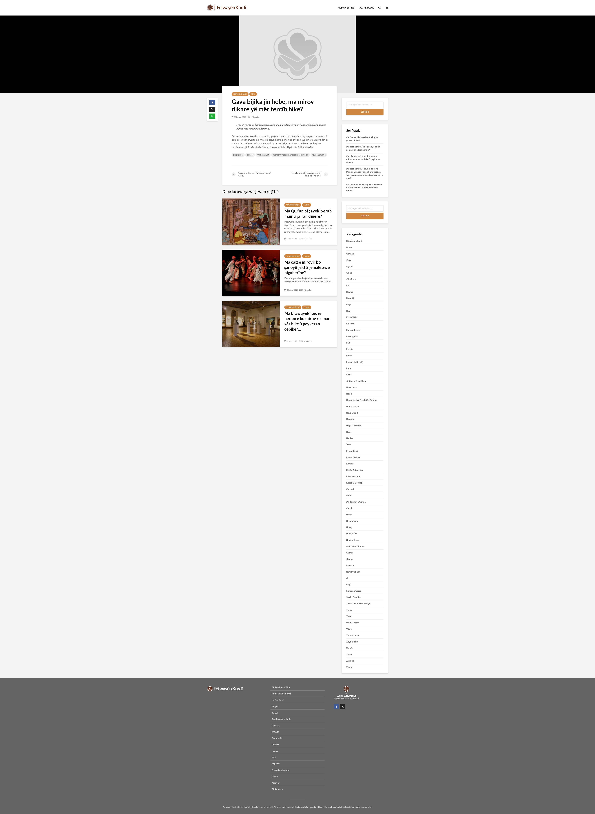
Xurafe (349, 648)
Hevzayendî (352, 412)
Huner (306, 205)
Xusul (349, 654)
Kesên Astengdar (354, 470)
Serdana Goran (353, 590)
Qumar (349, 552)
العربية (275, 712)
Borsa (349, 247)
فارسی (275, 750)
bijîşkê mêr (238, 154)
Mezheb (350, 489)
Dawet (349, 291)
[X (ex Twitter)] (342, 706)
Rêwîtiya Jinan (353, 571)
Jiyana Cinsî (352, 451)
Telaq (349, 610)
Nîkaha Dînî (352, 521)
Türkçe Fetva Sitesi (281, 693)
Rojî (348, 584)
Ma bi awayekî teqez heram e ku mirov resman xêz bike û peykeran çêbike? (363, 159)
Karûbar (350, 463)
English (275, 706)
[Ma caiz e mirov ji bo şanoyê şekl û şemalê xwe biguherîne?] (251, 272)
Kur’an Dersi (278, 700)
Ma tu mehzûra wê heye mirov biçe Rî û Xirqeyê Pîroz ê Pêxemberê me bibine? (364, 187)
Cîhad (349, 272)
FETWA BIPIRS (346, 7)
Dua (348, 311)
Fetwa (349, 355)
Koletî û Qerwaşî (354, 482)
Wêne (349, 629)
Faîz (348, 342)
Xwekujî (350, 660)
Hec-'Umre (351, 387)
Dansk (275, 776)
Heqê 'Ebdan (352, 406)
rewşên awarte (319, 154)
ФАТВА (275, 731)
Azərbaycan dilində (281, 719)
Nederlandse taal (280, 770)
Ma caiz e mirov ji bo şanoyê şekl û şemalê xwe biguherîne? (307, 267)
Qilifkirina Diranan (355, 546)
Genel (349, 374)
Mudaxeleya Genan (356, 501)
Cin (348, 285)
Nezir (349, 514)
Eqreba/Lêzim (353, 330)
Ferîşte (349, 349)
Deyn (349, 304)
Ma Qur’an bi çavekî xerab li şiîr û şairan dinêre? (308, 213)
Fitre (348, 368)
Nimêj (349, 527)
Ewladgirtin (352, 336)
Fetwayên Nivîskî (240, 94)
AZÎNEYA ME (366, 7)
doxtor (250, 154)
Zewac (349, 667)
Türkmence (277, 789)
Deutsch (276, 725)
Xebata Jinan (352, 635)
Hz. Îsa (349, 438)
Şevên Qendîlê (353, 597)
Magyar (276, 782)
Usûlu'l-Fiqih (352, 622)
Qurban (350, 565)
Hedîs (349, 393)
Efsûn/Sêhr (351, 317)
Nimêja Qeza (352, 540)
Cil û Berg (351, 279)
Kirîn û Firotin (353, 476)
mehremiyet (263, 154)
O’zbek (275, 744)
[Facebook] (336, 706)
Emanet (350, 323)
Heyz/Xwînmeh (353, 425)
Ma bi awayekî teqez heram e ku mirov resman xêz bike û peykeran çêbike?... (307, 321)
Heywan (350, 419)
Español (276, 763)
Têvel (253, 94)
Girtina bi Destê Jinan (356, 381)
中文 (274, 757)
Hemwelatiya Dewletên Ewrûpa (361, 400)
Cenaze (350, 253)
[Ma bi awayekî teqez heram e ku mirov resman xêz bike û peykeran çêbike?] (251, 323)
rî (347, 578)
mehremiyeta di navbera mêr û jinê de (290, 154)
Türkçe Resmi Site (281, 687)
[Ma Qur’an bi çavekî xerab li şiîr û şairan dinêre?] (251, 221)
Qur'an (349, 559)
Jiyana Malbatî (353, 457)
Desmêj (350, 298)
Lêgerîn (365, 112)
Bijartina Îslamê (354, 241)
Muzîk (349, 508)
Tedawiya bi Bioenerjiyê (358, 603)
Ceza (348, 260)
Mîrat (349, 495)
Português (277, 738)
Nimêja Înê (351, 533)
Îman (349, 444)
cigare (349, 266)
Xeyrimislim (352, 641)
